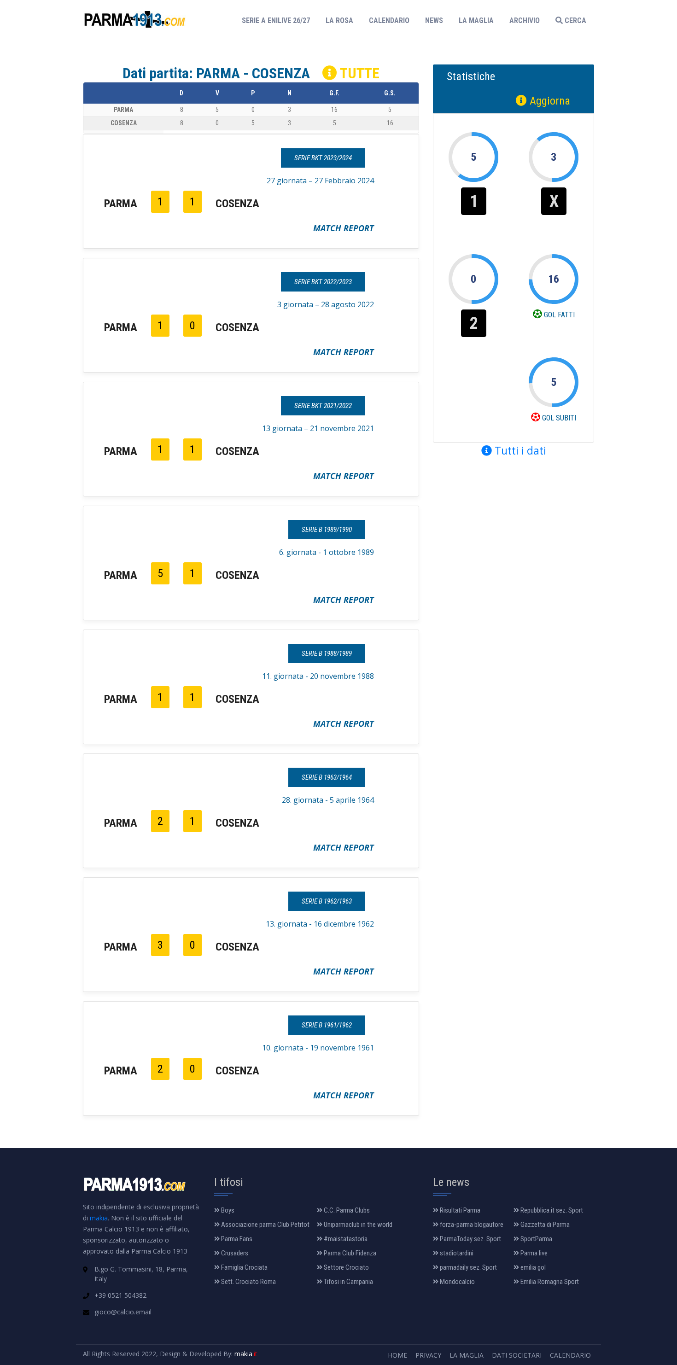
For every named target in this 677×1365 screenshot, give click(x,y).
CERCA (574, 20)
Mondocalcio (456, 1282)
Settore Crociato (345, 1267)
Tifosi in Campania (347, 1282)
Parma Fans (236, 1239)
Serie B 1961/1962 (327, 1025)
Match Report (343, 227)
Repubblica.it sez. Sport (551, 1210)
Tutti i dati (519, 450)
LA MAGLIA (476, 20)
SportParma (535, 1239)
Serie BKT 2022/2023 (323, 282)
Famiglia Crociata (244, 1267)
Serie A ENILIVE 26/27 (278, 20)
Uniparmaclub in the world (357, 1224)
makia (99, 1217)
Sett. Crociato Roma (248, 1282)
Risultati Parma (459, 1210)
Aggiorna (548, 100)
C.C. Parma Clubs (346, 1210)
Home (397, 1355)
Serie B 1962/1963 (327, 901)
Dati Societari (517, 1355)
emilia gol (532, 1267)
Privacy (428, 1355)
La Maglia (466, 1355)
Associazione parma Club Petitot (264, 1224)
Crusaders (234, 1253)
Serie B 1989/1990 (327, 529)
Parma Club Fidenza (349, 1253)
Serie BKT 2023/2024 (323, 158)
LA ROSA (339, 20)
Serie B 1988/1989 (327, 653)
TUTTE (358, 73)
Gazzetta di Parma (544, 1224)
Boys (227, 1210)
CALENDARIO (389, 20)
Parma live (533, 1253)
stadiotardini (455, 1253)
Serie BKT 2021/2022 (323, 406)
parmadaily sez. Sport (467, 1267)
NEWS (434, 20)
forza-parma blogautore (470, 1224)
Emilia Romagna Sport (549, 1282)
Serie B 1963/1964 (327, 777)
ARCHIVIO (524, 20)
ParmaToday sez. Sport (469, 1239)
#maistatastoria (345, 1239)
